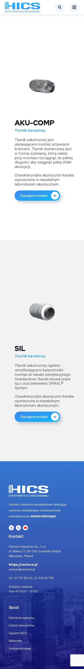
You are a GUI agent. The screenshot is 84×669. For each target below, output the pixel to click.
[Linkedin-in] (18, 527)
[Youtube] (25, 527)
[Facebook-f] (11, 527)
